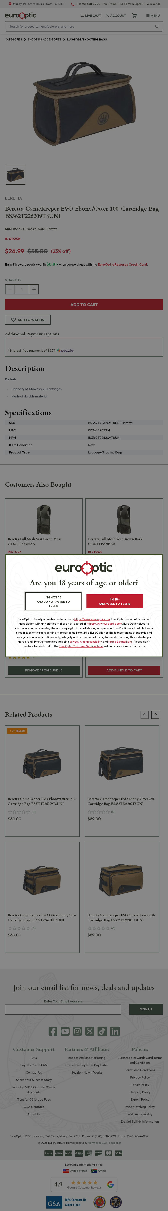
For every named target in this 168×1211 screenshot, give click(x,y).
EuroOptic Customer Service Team (81, 646)
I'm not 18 (53, 601)
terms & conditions (120, 641)
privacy (74, 641)
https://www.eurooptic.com (92, 619)
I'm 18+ (114, 601)
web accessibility (91, 641)
